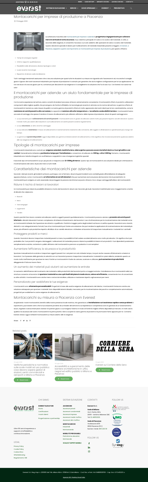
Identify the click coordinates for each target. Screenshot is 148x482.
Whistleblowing (19, 455)
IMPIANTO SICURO (103, 2)
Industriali (66, 427)
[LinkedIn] (89, 447)
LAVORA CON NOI (117, 2)
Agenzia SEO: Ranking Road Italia (74, 477)
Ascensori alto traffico (71, 420)
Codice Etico (18, 452)
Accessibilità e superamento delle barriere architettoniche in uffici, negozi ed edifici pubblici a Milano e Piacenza (73, 370)
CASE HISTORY (89, 2)
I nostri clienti (43, 414)
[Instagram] (89, 451)
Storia (40, 408)
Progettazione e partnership (49, 418)
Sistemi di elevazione (55, 8)
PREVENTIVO (119, 8)
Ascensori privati (69, 408)
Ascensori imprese (70, 414)
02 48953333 (95, 417)
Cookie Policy (19, 449)
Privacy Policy (19, 446)
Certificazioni (43, 411)
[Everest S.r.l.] (29, 8)
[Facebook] (89, 443)
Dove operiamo (88, 8)
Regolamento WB (20, 458)
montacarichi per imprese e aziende (80, 37)
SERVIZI (73, 8)
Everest (105, 8)
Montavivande (68, 430)
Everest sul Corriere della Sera (111, 364)
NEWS (80, 2)
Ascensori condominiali (71, 411)
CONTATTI (129, 2)
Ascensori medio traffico (72, 417)
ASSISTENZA (26, 2)
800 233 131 (103, 429)
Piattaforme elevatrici (71, 436)
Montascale (67, 439)
